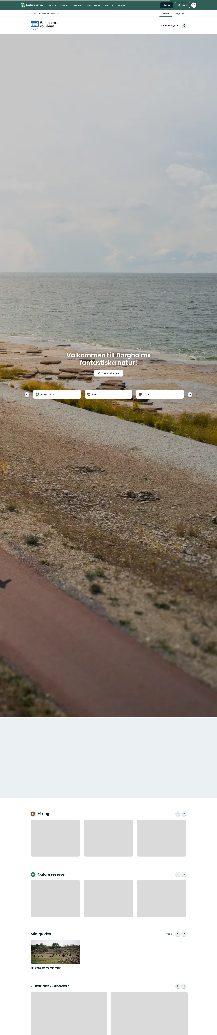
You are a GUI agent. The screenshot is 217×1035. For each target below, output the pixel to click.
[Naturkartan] (32, 5)
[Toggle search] (193, 5)
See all (169, 934)
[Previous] (27, 394)
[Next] (190, 394)
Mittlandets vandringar (46, 967)
